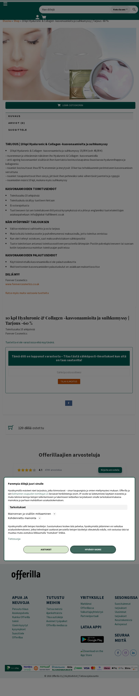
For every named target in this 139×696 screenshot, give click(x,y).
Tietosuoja (14, 539)
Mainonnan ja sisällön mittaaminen (29, 513)
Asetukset (46, 549)
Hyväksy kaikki (93, 549)
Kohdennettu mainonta (22, 518)
